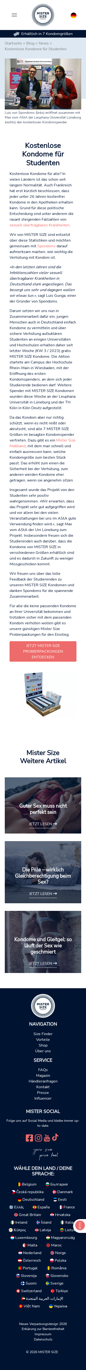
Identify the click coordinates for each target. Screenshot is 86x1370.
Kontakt (43, 1087)
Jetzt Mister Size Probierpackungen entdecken (43, 651)
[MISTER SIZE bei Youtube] (47, 1137)
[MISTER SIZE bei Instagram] (38, 1137)
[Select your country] (73, 14)
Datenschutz (43, 1339)
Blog (30, 43)
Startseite (13, 43)
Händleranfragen (43, 1081)
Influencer (43, 1098)
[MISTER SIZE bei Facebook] (29, 1137)
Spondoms (46, 246)
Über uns (43, 1051)
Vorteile (43, 1039)
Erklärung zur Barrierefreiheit (43, 1328)
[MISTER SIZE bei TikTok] (55, 1137)
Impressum (43, 1334)
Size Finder (43, 1034)
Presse (43, 1092)
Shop (43, 1045)
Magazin (43, 1075)
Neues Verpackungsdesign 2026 (43, 1323)
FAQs (43, 1069)
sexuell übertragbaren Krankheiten (40, 225)
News (44, 43)
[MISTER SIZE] (43, 1005)
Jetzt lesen (41, 824)
